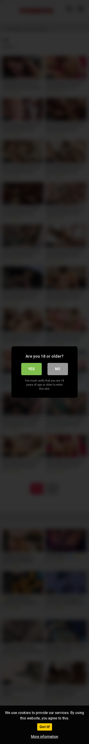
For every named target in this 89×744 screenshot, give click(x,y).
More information (44, 736)
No (57, 369)
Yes (31, 369)
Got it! (44, 727)
